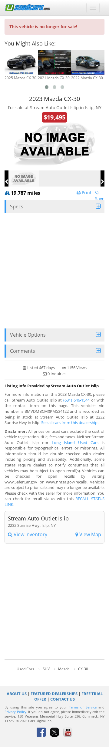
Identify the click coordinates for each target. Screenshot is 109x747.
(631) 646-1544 (76, 400)
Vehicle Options (28, 334)
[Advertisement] (54, 270)
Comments (22, 351)
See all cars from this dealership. (69, 422)
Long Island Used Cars (75, 442)
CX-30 (83, 668)
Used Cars (25, 668)
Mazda (64, 668)
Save (99, 198)
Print (86, 192)
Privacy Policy (15, 712)
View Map (89, 534)
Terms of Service (83, 707)
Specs (16, 206)
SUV (46, 668)
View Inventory (29, 534)
